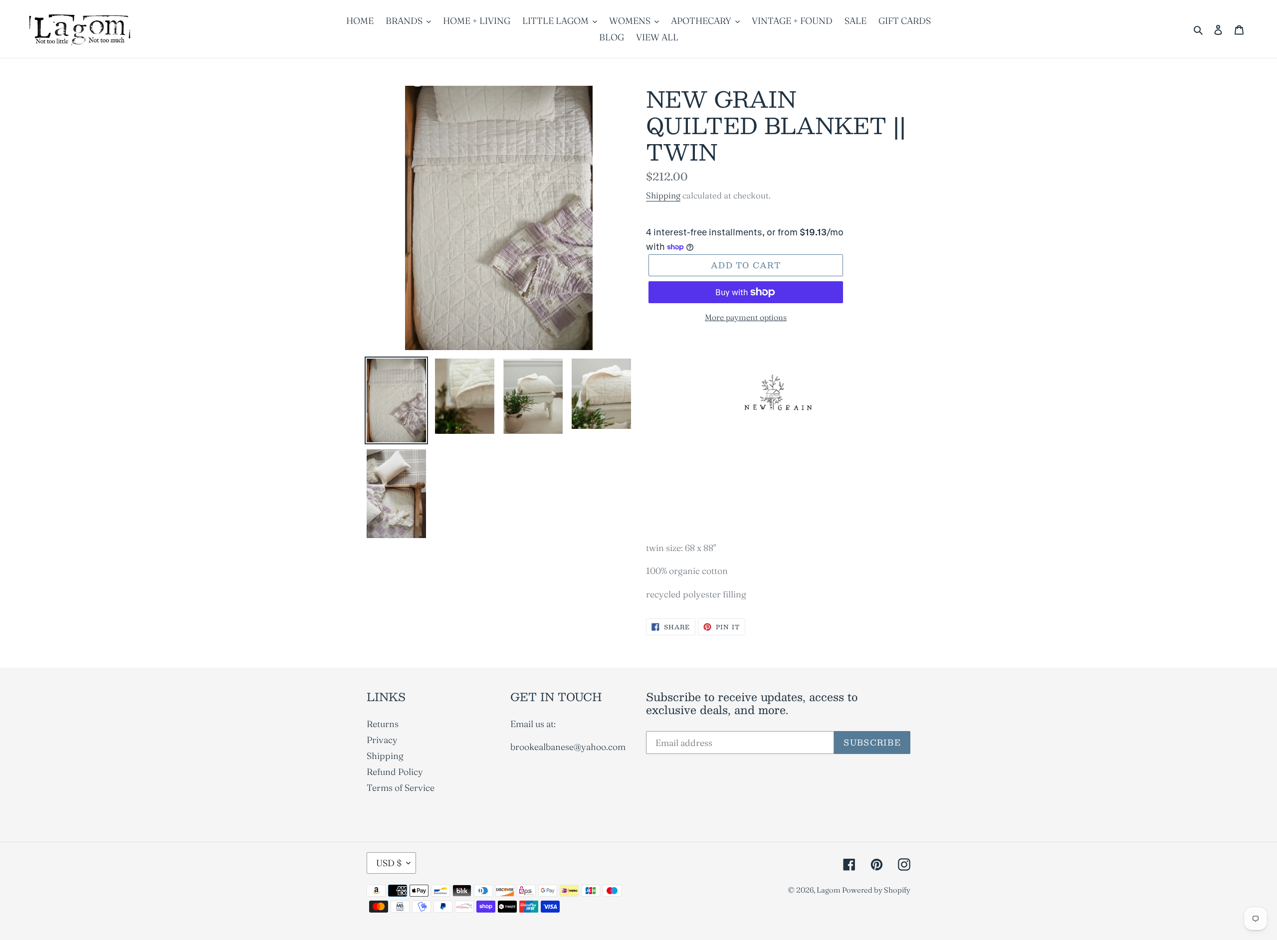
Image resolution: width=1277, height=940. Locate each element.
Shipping (663, 195)
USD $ (389, 863)
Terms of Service (400, 787)
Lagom (829, 890)
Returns (383, 724)
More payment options (746, 317)
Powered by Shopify (876, 890)
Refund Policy (395, 771)
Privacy (382, 740)
